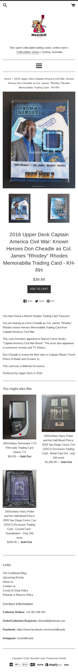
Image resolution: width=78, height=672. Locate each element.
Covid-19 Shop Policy (15, 590)
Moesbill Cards (37, 658)
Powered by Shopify (56, 658)
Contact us (9, 586)
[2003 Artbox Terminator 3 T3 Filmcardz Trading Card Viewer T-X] (19, 417)
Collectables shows (28, 52)
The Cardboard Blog (14, 573)
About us (8, 581)
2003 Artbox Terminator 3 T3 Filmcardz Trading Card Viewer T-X (19, 448)
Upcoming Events (13, 577)
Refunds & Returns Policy (18, 594)
